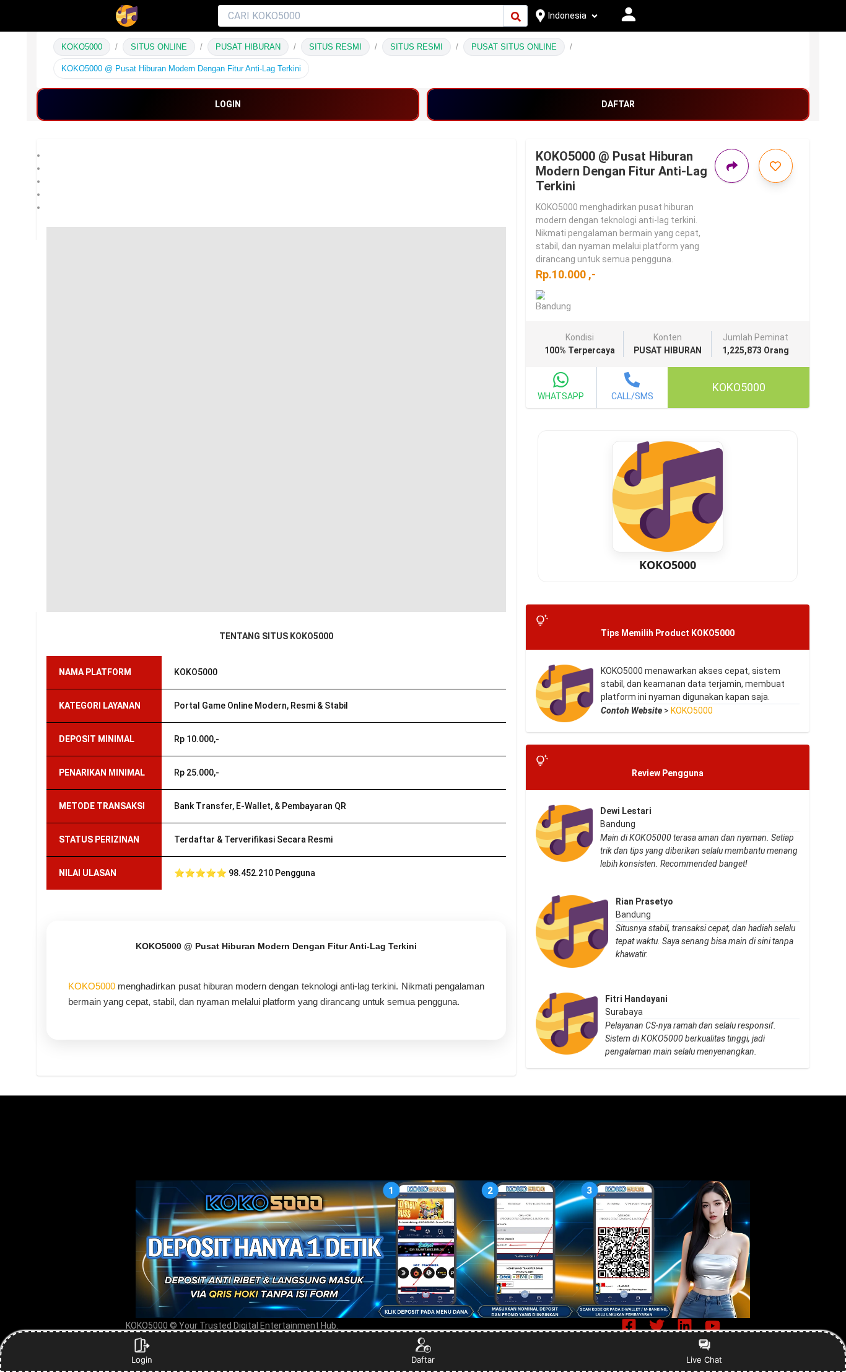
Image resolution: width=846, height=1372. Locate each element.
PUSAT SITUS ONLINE (514, 46)
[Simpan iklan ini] (776, 166)
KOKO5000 (81, 46)
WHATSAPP (561, 396)
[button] (276, 155)
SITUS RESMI (335, 46)
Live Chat (704, 1360)
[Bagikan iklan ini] (732, 166)
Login (141, 1360)
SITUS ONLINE (159, 46)
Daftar (423, 1360)
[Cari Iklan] (516, 16)
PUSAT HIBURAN (248, 46)
